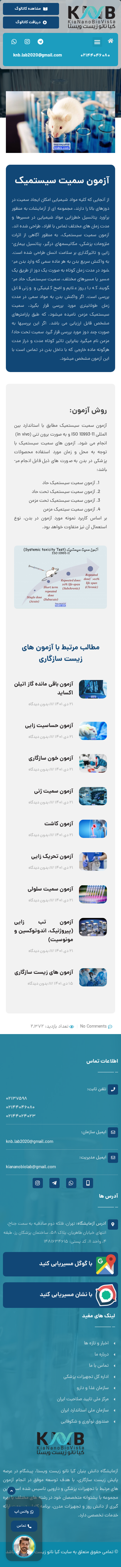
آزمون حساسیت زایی (49, 725)
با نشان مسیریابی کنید (66, 1295)
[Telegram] (40, 42)
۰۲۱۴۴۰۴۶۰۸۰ (95, 55)
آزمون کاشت (58, 824)
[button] (97, 42)
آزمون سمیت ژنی (53, 791)
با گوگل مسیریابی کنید (66, 1264)
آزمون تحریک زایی (52, 856)
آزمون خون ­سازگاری (50, 758)
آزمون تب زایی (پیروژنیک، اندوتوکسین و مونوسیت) (43, 931)
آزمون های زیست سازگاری (43, 972)
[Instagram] (27, 42)
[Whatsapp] (14, 42)
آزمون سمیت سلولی (50, 889)
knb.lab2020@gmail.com (37, 55)
